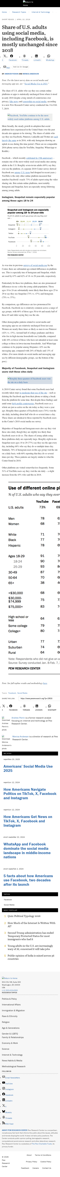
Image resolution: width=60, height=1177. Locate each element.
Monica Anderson (31, 74)
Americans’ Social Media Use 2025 (28, 768)
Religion (6, 1022)
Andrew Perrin (11, 74)
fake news (13, 101)
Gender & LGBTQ (10, 1033)
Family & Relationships (13, 1037)
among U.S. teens (22, 172)
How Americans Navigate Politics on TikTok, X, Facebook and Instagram (29, 793)
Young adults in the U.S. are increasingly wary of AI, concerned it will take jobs (30, 947)
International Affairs (11, 1004)
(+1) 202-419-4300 (10, 990)
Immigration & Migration (13, 1010)
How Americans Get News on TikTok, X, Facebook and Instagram (27, 821)
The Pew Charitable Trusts (42, 1144)
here (45, 683)
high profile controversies (23, 403)
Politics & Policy (9, 998)
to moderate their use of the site (33, 392)
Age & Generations (10, 1027)
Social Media (22, 693)
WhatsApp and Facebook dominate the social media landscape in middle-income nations (27, 850)
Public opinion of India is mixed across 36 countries (31, 957)
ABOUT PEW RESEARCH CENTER (14, 1130)
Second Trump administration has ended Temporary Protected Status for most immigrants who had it (31, 936)
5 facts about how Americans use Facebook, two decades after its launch (28, 880)
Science (5, 1048)
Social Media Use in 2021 (36, 83)
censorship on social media (34, 101)
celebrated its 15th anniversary (39, 157)
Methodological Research (14, 1066)
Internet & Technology (12, 1054)
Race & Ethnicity (9, 1016)
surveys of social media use (35, 265)
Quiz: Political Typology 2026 (24, 916)
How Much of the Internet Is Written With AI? (31, 924)
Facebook (12, 693)
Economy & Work (10, 1043)
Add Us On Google (20, 66)
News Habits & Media (12, 1060)
